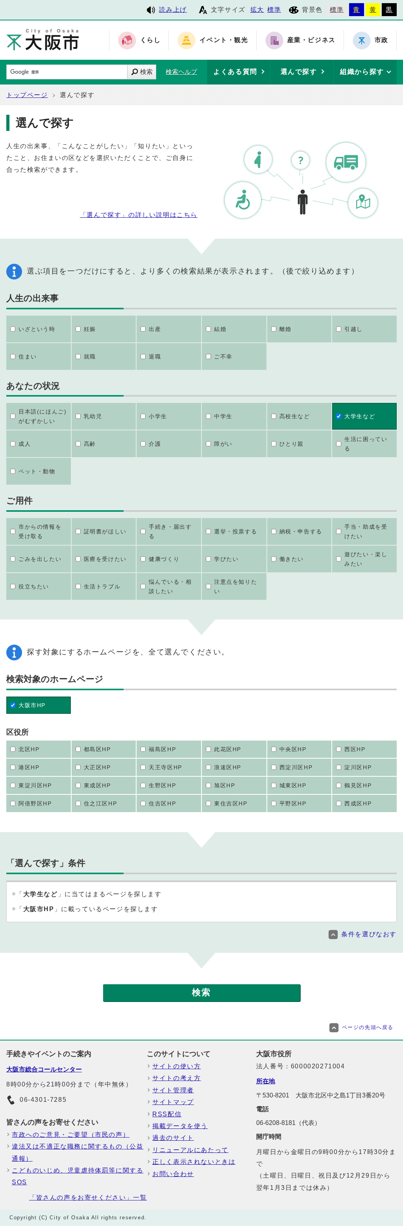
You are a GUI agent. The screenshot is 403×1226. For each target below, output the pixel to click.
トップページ (27, 95)
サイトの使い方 (176, 1066)
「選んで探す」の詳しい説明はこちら (139, 214)
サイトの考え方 (176, 1078)
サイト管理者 (173, 1090)
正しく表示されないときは (193, 1161)
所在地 (265, 1081)
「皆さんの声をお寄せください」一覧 (88, 1197)
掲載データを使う (180, 1126)
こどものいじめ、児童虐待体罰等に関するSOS (77, 1176)
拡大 (257, 9)
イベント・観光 (224, 40)
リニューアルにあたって (190, 1150)
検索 (146, 71)
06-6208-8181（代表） (288, 1122)
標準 (274, 9)
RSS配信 (166, 1114)
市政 (381, 40)
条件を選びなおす (369, 934)
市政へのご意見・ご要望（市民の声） (70, 1134)
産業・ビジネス (311, 40)
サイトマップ (173, 1102)
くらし (150, 40)
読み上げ (173, 9)
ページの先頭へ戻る (368, 1027)
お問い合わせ (173, 1174)
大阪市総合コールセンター (44, 1069)
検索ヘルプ (181, 71)
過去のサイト (173, 1137)
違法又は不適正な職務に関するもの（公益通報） (77, 1152)
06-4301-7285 (43, 1099)
